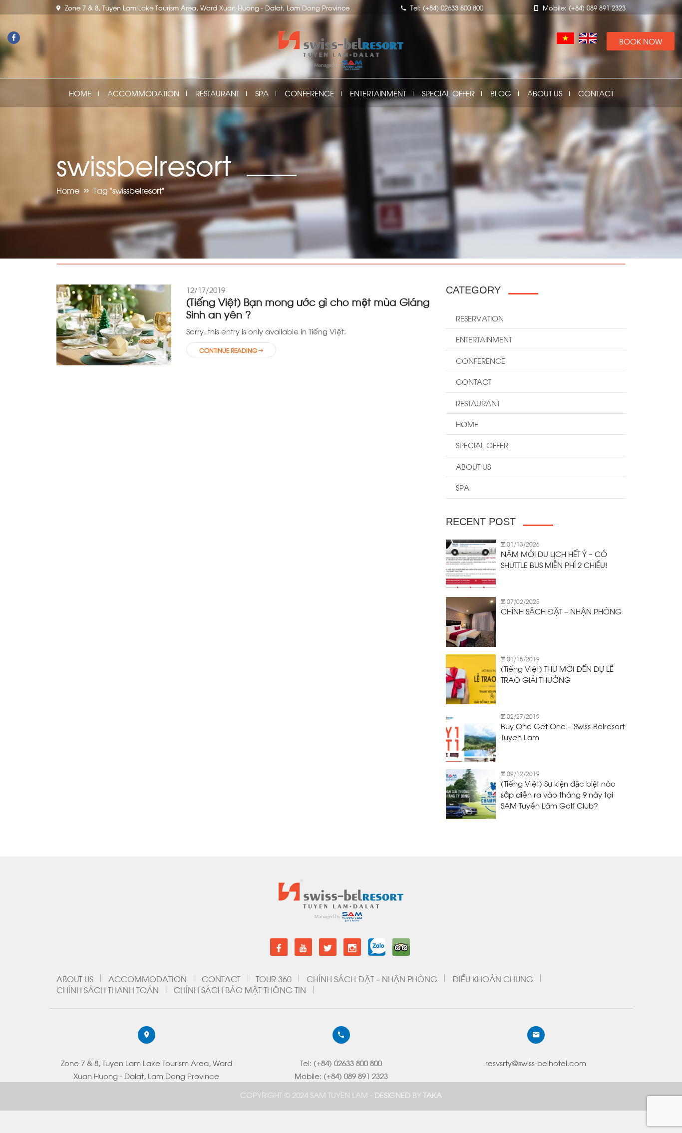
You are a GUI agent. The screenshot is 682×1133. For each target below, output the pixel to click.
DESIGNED (393, 1094)
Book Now (640, 40)
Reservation (480, 317)
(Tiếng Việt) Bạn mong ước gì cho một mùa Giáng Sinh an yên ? (307, 307)
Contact (596, 93)
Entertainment (378, 93)
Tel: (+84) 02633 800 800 (341, 1062)
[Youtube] (303, 947)
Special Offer (448, 93)
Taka (432, 1094)
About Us (544, 93)
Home (80, 93)
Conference (309, 93)
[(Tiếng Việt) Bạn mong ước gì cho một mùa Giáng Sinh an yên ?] (113, 323)
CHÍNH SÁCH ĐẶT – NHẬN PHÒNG (561, 610)
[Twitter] (328, 947)
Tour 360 (274, 978)
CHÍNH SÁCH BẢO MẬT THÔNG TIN (240, 989)
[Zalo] (376, 943)
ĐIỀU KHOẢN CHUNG (492, 978)
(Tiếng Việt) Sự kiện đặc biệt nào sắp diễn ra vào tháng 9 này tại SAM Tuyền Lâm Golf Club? (558, 794)
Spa (262, 93)
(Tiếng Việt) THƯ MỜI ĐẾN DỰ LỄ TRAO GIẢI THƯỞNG (557, 674)
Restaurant (217, 93)
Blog (500, 93)
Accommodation (143, 93)
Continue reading (229, 349)
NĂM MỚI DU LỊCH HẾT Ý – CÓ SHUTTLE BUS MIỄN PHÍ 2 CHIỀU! (554, 559)
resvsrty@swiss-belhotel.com (535, 1062)
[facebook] (279, 947)
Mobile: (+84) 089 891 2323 (341, 1075)
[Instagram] (352, 947)
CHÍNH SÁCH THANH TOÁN (107, 989)
